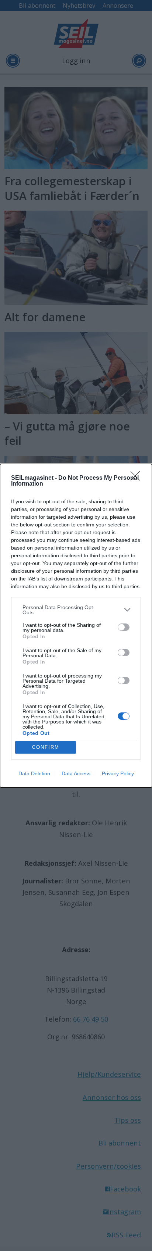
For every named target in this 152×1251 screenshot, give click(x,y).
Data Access (76, 773)
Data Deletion (34, 773)
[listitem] (76, 610)
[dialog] (76, 625)
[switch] (123, 627)
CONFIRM (45, 747)
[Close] (138, 478)
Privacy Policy (118, 773)
